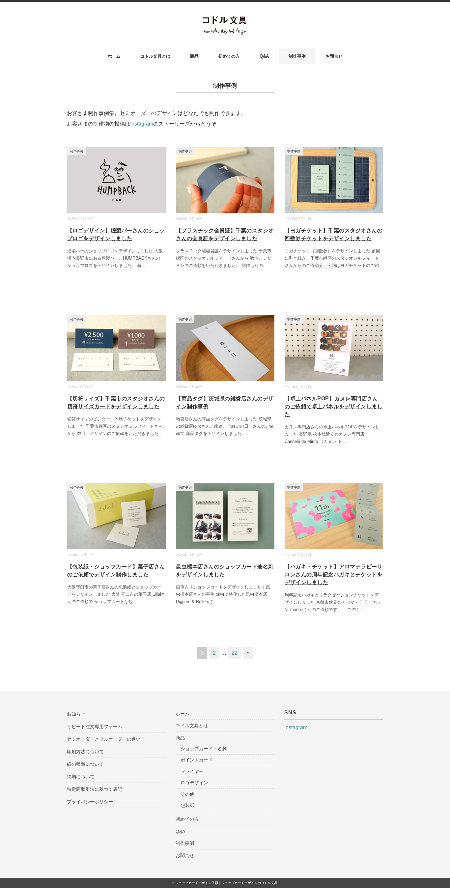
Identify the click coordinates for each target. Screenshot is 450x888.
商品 (194, 56)
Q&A (264, 56)
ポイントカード (197, 759)
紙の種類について (85, 764)
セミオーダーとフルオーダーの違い (104, 739)
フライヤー (192, 771)
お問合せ (334, 56)
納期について (81, 776)
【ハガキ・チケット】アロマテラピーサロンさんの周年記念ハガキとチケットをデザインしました (333, 574)
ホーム (114, 56)
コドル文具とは (155, 56)
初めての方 (229, 56)
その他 (187, 794)
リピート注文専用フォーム (94, 726)
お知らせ (76, 714)
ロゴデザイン (194, 782)
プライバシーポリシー (90, 801)
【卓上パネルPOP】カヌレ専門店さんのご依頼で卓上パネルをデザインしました (333, 406)
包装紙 (187, 805)
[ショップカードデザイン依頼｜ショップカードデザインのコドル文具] (225, 20)
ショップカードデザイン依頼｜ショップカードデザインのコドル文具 (226, 883)
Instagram (141, 124)
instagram (295, 727)
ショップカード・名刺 (204, 748)
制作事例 (297, 56)
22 (235, 653)
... (143, 265)
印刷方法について (85, 751)
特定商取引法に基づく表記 (94, 789)
